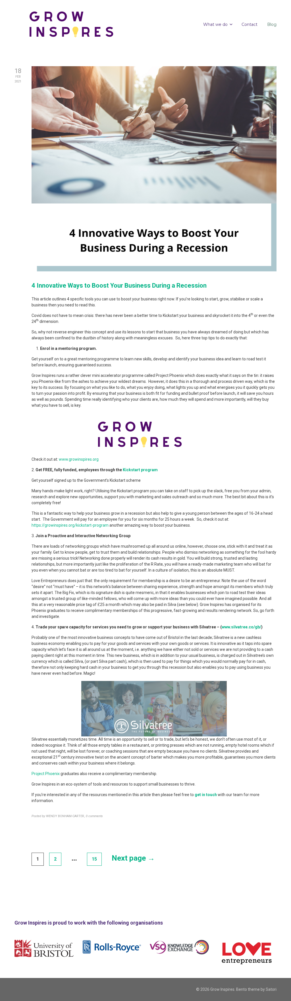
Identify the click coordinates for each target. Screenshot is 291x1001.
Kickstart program (140, 470)
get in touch (206, 794)
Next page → (133, 858)
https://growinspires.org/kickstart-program (70, 525)
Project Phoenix (46, 773)
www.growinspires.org (79, 459)
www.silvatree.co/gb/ (241, 627)
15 (94, 859)
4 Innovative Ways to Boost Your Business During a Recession (119, 285)
